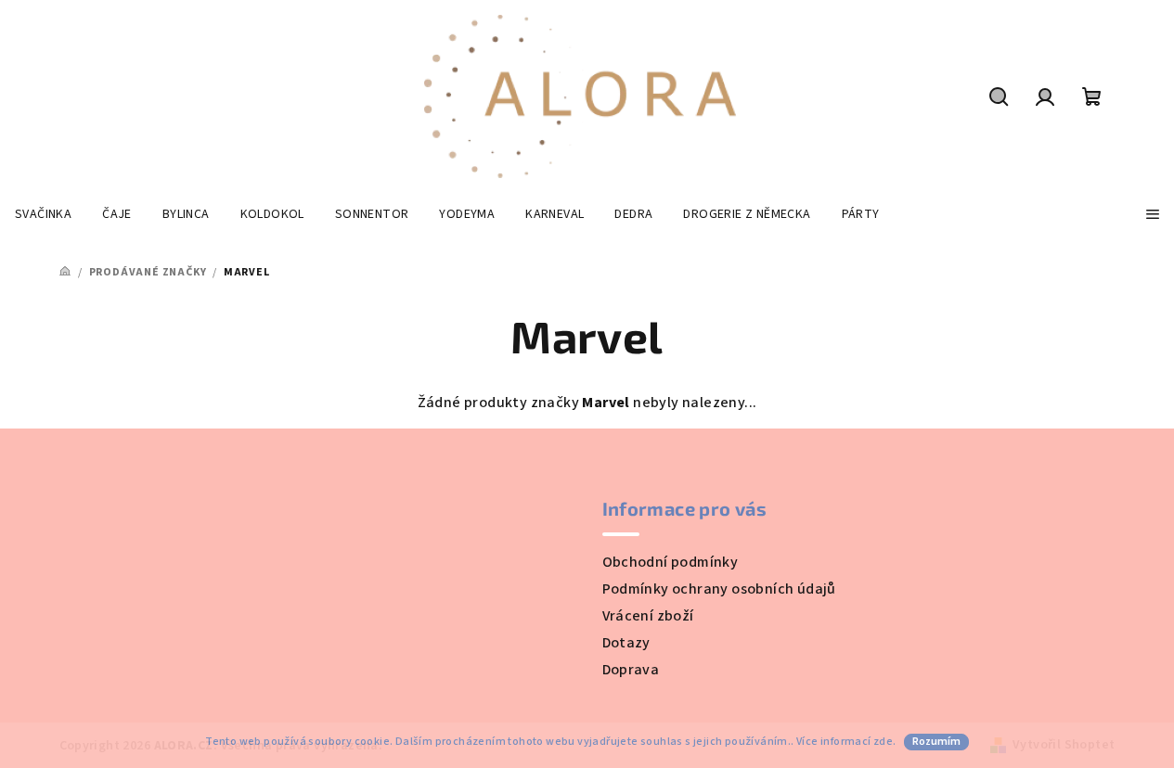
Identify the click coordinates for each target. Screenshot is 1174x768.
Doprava (631, 669)
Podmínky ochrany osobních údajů (719, 589)
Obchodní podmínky (670, 562)
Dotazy (626, 643)
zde (883, 741)
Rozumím (936, 741)
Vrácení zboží (648, 616)
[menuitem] (43, 214)
